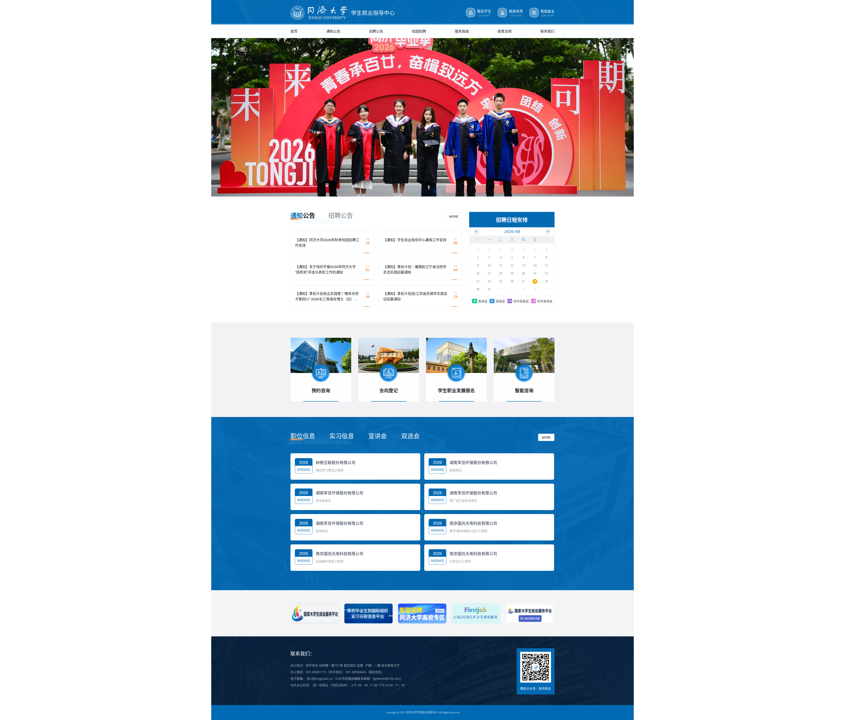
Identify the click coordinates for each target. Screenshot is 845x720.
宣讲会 (482, 301)
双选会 (500, 301)
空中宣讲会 (545, 301)
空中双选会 (521, 301)
